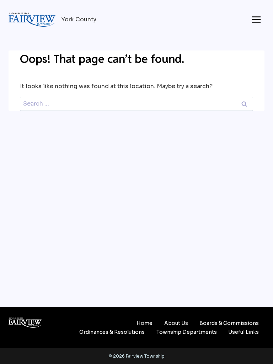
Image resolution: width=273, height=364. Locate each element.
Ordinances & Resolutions (112, 332)
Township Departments (186, 332)
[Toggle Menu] (256, 19)
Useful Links (243, 332)
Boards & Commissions (229, 323)
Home (144, 323)
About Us (176, 323)
